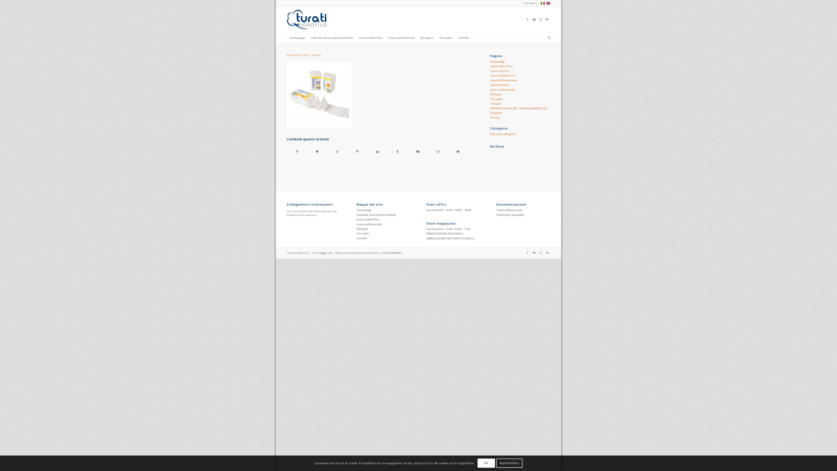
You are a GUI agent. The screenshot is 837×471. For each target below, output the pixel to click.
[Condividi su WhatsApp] (337, 151)
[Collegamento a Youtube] (534, 19)
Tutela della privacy (509, 210)
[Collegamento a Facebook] (527, 19)
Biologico (496, 94)
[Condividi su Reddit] (438, 151)
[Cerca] (547, 37)
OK (486, 463)
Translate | (530, 3)
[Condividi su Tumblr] (398, 151)
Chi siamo (496, 99)
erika (318, 54)
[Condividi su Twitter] (317, 151)
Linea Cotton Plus (501, 66)
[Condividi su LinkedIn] (377, 151)
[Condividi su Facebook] (297, 151)
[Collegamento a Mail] (547, 19)
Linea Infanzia (499, 85)
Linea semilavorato (502, 90)
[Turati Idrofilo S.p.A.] (314, 19)
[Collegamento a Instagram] (540, 19)
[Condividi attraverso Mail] (458, 151)
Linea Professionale (503, 80)
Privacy (495, 117)
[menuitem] (529, 3)
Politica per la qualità (510, 215)
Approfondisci (509, 463)
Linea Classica (499, 71)
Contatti (495, 104)
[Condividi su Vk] (418, 151)
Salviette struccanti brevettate (376, 215)
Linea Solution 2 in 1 (503, 75)
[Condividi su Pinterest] (357, 151)
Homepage (497, 61)
